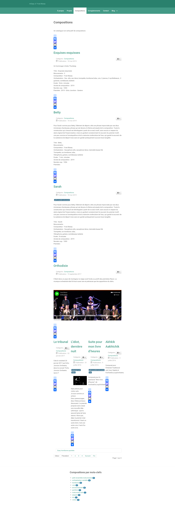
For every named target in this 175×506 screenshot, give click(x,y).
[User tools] (119, 59)
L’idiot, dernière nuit (76, 346)
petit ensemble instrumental (61, 200)
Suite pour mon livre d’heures (95, 346)
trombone (75, 483)
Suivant (88, 456)
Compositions (69, 59)
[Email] (87, 44)
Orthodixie (61, 265)
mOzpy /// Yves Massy (37, 4)
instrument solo (76, 370)
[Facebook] (87, 38)
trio (73, 497)
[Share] (87, 47)
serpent (74, 495)
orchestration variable (80, 480)
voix (90, 372)
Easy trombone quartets (65, 450)
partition (75, 490)
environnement (77, 488)
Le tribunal (61, 342)
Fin (94, 456)
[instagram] (87, 35)
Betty (57, 112)
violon (73, 372)
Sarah (57, 186)
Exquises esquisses (67, 52)
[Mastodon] (87, 41)
